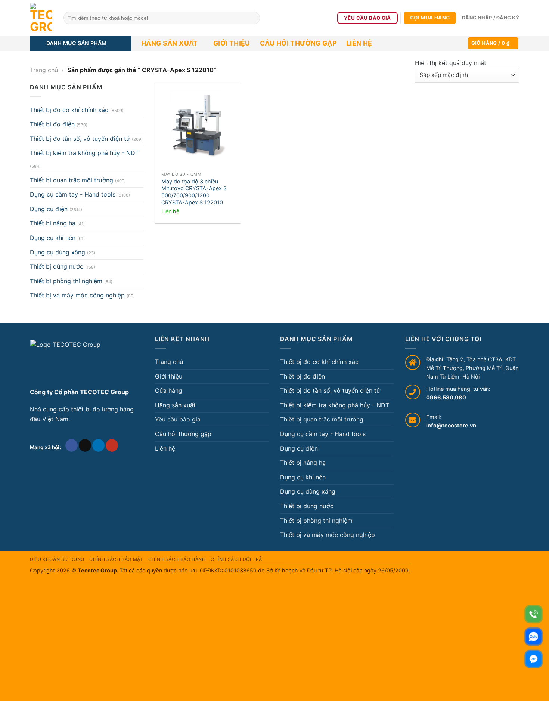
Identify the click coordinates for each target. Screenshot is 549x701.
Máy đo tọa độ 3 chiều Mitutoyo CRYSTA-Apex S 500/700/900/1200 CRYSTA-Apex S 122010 (194, 192)
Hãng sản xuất (169, 43)
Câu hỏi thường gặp (298, 43)
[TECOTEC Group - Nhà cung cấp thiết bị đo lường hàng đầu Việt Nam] (41, 18)
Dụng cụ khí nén (52, 237)
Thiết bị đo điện (52, 124)
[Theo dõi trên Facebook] (71, 445)
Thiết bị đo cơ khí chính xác (69, 110)
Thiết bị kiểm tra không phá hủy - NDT (84, 153)
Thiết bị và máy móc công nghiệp (77, 295)
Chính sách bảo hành (177, 559)
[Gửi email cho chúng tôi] (85, 445)
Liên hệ (359, 43)
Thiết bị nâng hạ (52, 223)
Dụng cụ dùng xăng (57, 252)
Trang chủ (44, 70)
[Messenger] (533, 659)
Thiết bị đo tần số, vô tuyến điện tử (80, 138)
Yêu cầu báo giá (178, 419)
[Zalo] (533, 636)
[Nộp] (253, 18)
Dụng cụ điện (49, 209)
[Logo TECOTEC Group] (65, 360)
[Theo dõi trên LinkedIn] (98, 445)
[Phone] (533, 614)
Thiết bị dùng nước (56, 266)
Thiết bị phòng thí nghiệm (66, 281)
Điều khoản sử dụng (57, 559)
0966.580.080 (446, 397)
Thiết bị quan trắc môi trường (71, 180)
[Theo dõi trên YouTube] (112, 445)
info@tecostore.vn (451, 425)
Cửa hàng (168, 390)
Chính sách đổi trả (236, 559)
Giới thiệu (231, 43)
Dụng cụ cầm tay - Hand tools (72, 194)
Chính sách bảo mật (116, 559)
